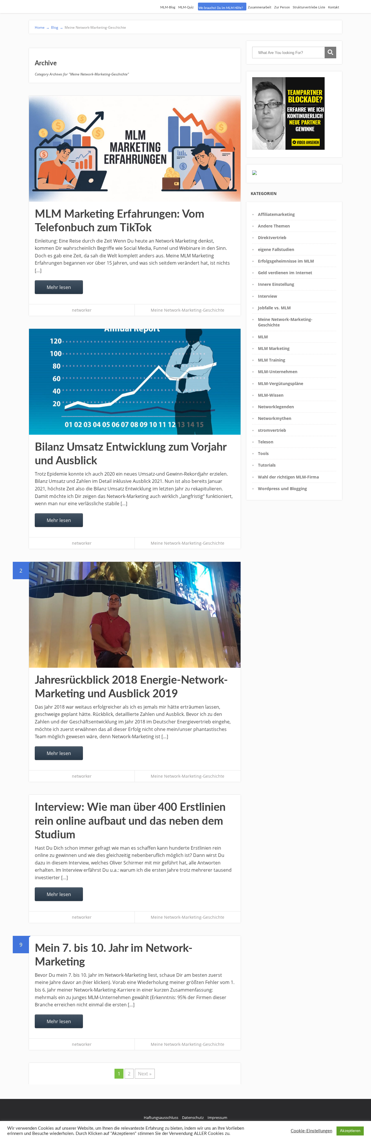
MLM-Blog (167, 7)
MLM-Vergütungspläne (280, 383)
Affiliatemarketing (276, 214)
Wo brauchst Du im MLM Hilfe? (221, 8)
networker (82, 310)
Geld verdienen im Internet (285, 272)
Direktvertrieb (272, 237)
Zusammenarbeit (259, 7)
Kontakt (333, 7)
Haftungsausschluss (161, 1117)
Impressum (217, 1117)
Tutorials (267, 465)
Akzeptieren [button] (350, 1131)
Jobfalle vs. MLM (274, 307)
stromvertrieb (272, 430)
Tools (263, 453)
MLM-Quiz (186, 7)
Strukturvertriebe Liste (309, 7)
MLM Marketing (274, 348)
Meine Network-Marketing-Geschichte (187, 310)
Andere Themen (274, 226)
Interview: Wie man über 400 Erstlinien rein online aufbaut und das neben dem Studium (130, 821)
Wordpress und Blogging (282, 488)
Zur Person (282, 7)
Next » (145, 1073)
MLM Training (271, 360)
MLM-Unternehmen (277, 371)
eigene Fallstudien (276, 249)
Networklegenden (276, 406)
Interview (267, 296)
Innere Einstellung (276, 284)
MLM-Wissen (270, 395)
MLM (263, 337)
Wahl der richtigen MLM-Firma (288, 477)
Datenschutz (193, 1117)
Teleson (265, 442)
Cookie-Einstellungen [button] (311, 1131)
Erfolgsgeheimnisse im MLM (286, 261)
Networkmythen (274, 418)
